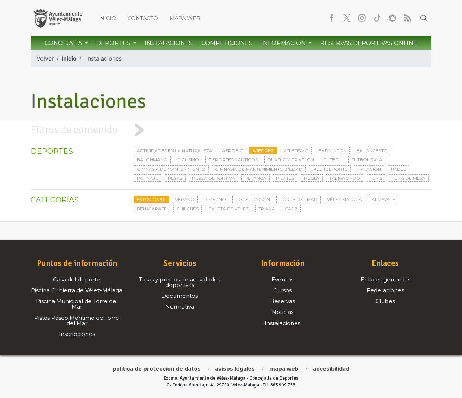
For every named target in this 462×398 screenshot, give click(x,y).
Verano (185, 199)
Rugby (311, 178)
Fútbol (333, 159)
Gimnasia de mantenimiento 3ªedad (258, 169)
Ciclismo (188, 159)
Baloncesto (372, 150)
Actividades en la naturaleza (174, 150)
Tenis (376, 178)
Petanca (255, 178)
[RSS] (407, 18)
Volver (45, 58)
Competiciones (227, 43)
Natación (369, 169)
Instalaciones (169, 43)
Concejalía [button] (64, 43)
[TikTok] (377, 18)
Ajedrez (263, 150)
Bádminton (332, 150)
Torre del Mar (298, 199)
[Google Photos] (392, 18)
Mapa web (185, 18)
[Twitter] (347, 18)
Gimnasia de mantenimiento (171, 169)
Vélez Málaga (344, 199)
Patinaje (147, 178)
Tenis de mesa (409, 178)
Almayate (383, 199)
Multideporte (330, 169)
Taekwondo (344, 178)
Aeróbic (232, 150)
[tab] (231, 130)
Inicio (107, 18)
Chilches (187, 208)
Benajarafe (152, 208)
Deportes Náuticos (233, 159)
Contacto (143, 18)
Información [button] (284, 43)
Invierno (215, 199)
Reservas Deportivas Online (368, 43)
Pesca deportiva (213, 178)
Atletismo (296, 150)
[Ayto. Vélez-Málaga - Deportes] (58, 18)
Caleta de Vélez (228, 208)
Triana (266, 208)
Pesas (175, 178)
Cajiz (291, 208)
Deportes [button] (114, 43)
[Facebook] (331, 18)
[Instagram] (362, 18)
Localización (253, 199)
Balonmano (152, 159)
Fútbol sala (367, 159)
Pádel (398, 169)
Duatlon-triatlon (290, 159)
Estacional (151, 199)
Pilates (285, 178)
